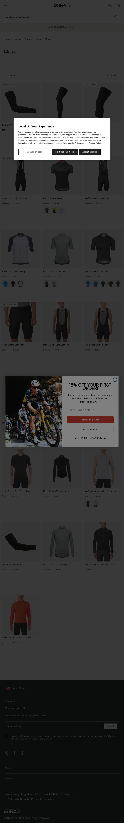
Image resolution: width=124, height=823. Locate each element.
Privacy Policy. (95, 143)
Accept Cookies (90, 152)
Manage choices (34, 152)
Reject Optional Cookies (65, 152)
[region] (62, 139)
